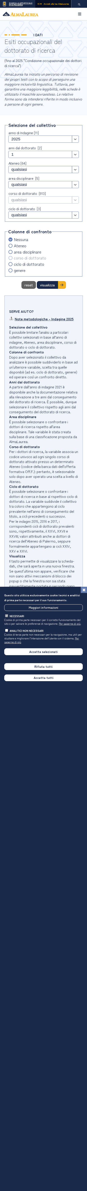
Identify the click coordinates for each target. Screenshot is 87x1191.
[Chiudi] (84, 590)
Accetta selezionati (43, 651)
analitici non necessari (27, 630)
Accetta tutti (44, 677)
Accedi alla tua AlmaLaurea (56, 3)
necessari (17, 616)
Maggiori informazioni (43, 607)
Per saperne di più (70, 623)
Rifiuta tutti (43, 666)
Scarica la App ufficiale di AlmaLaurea (20, 4)
